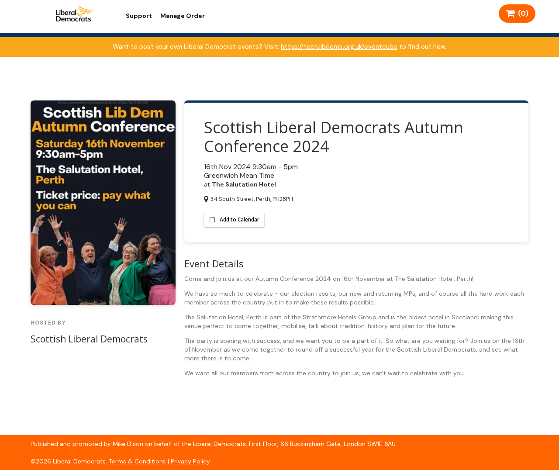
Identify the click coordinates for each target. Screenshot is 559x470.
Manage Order (182, 16)
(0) (521, 13)
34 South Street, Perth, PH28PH (251, 199)
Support (139, 16)
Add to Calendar (239, 219)
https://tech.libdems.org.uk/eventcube (339, 46)
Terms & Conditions (137, 461)
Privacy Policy (190, 461)
